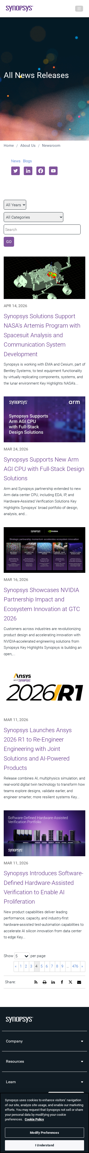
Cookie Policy (34, 1119)
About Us (28, 145)
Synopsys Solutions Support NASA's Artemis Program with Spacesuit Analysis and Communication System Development (42, 335)
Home (9, 145)
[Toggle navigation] (79, 9)
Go (9, 241)
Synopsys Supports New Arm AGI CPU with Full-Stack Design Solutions (44, 469)
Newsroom (51, 145)
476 (75, 966)
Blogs (27, 161)
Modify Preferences (44, 1132)
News (16, 161)
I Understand (44, 1145)
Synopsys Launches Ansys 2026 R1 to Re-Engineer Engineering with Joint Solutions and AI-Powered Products (38, 749)
